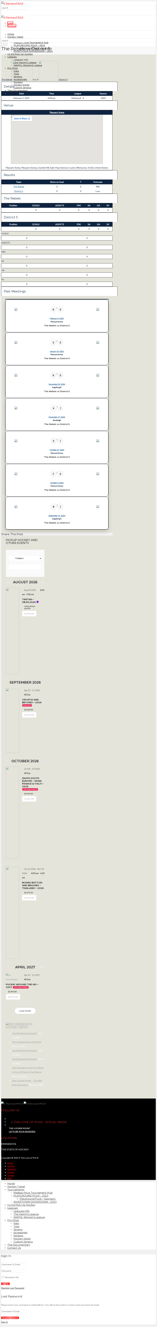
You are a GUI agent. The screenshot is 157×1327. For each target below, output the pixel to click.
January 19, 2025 (57, 351)
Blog (9, 1178)
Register (12, 25)
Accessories (20, 1232)
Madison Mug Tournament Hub (31, 42)
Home (10, 34)
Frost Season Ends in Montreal (26, 1042)
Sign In (4, 1322)
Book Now (29, 614)
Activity (11, 1166)
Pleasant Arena (57, 112)
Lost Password (17, 1288)
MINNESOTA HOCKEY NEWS (19, 1025)
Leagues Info (21, 59)
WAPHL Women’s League (29, 1217)
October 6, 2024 (56, 483)
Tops (16, 1226)
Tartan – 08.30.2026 (29, 601)
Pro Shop (13, 1220)
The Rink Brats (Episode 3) (24, 1050)
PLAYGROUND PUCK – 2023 (29, 45)
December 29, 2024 (57, 384)
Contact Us (13, 93)
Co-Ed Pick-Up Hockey (20, 54)
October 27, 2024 (57, 450)
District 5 (18, 191)
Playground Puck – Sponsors (37, 1198)
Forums (10, 1175)
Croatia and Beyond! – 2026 (32, 701)
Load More (25, 1011)
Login (10, 23)
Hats (16, 1223)
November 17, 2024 (57, 417)
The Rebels (18, 186)
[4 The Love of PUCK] (12, 3)
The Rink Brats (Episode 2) (24, 1059)
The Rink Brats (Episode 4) (24, 1033)
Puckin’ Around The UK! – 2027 (22, 986)
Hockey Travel (15, 37)
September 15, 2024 (57, 515)
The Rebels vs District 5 (57, 325)
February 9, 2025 (57, 318)
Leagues (12, 57)
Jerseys (17, 1229)
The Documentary (17, 90)
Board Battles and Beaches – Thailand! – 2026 (33, 885)
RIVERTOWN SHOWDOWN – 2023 (35, 1201)
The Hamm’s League (26, 1214)
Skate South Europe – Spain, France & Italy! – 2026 (33, 782)
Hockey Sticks (21, 85)
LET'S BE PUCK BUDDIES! (22, 1131)
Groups (11, 1172)
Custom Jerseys (22, 87)
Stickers (18, 82)
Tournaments (15, 1189)
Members (11, 1169)
